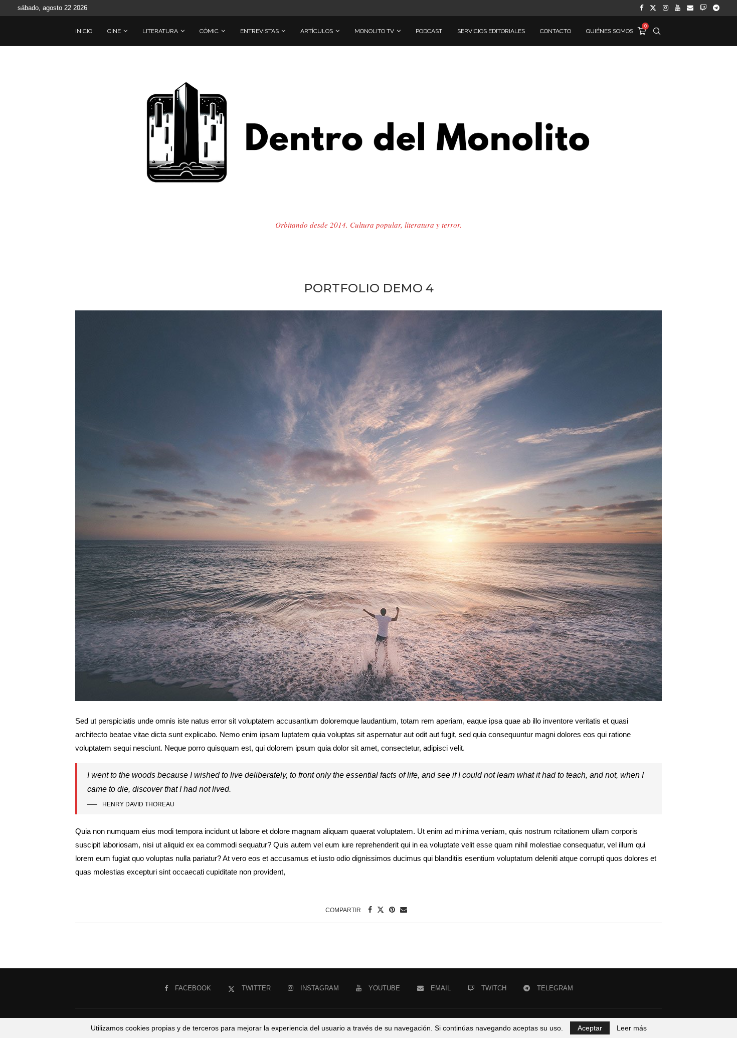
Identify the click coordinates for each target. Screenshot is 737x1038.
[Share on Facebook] (370, 910)
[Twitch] (703, 8)
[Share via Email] (403, 910)
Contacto (555, 31)
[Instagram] (665, 8)
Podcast (429, 31)
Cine (114, 31)
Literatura (160, 31)
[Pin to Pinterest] (392, 910)
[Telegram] (716, 8)
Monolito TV (374, 31)
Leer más (632, 1027)
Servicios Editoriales (491, 31)
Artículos (316, 31)
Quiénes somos (609, 31)
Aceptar (590, 1028)
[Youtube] (677, 8)
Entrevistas (259, 31)
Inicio (83, 31)
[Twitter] (653, 8)
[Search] (657, 31)
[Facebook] (641, 8)
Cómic (209, 31)
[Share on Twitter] (380, 910)
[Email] (690, 8)
